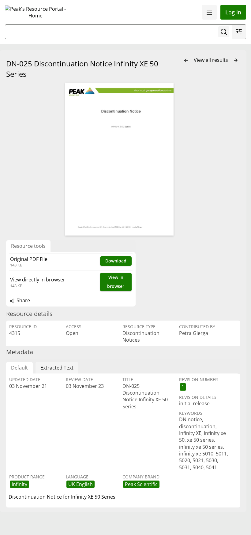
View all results (211, 60)
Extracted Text (56, 367)
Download (115, 261)
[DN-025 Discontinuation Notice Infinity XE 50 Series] (119, 159)
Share (22, 300)
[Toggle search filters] (239, 32)
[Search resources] (223, 31)
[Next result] (235, 60)
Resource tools (28, 246)
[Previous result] (186, 60)
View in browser (115, 281)
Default (19, 367)
